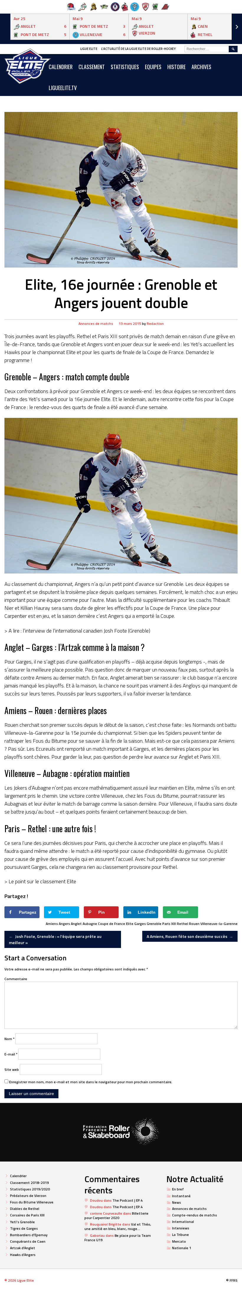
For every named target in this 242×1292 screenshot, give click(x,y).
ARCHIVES (201, 67)
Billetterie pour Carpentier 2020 (116, 1215)
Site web (11, 1069)
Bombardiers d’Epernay (29, 1235)
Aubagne (90, 923)
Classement (92, 67)
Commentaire (15, 979)
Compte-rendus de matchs (194, 1215)
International (183, 1221)
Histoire (176, 67)
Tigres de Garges (24, 1228)
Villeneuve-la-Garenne (219, 923)
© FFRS (232, 1280)
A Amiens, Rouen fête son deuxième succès (190, 936)
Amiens (52, 923)
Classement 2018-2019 (29, 1182)
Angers (64, 923)
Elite (129, 923)
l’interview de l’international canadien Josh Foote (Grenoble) (86, 631)
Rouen (194, 923)
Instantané (181, 1196)
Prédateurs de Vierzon (28, 1195)
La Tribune (180, 1234)
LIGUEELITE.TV (63, 88)
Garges (140, 923)
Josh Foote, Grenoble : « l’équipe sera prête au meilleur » (55, 939)
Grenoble (154, 923)
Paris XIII (169, 923)
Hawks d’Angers (22, 1254)
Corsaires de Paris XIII (27, 1215)
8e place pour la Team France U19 (117, 1238)
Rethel (182, 923)
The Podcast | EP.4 (127, 1200)
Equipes (153, 67)
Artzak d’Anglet (22, 1248)
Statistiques (125, 67)
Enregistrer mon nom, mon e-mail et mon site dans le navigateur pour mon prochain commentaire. (90, 1082)
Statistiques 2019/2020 (30, 1189)
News (176, 1202)
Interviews (180, 1228)
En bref (178, 1189)
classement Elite (58, 881)
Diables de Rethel (24, 1208)
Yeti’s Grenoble (22, 1222)
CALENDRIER (61, 67)
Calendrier (18, 1176)
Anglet (76, 923)
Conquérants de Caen (27, 1241)
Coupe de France (111, 923)
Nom (9, 1039)
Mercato (179, 1241)
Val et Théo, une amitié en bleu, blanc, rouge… (117, 1226)
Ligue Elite (88, 48)
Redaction (155, 323)
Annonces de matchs (96, 323)
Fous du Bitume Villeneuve (31, 1202)
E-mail (10, 1054)
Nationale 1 (181, 1248)
